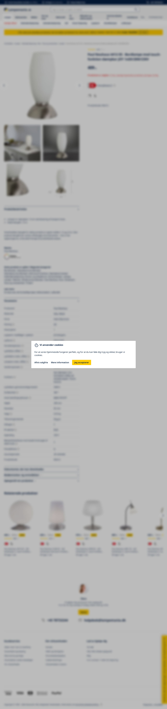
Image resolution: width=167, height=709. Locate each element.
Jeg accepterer (81, 362)
